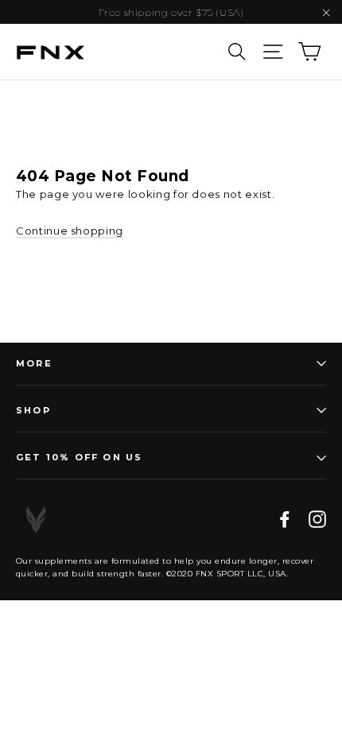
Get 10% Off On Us (79, 457)
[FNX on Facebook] (284, 519)
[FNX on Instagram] (317, 519)
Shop (33, 410)
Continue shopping (69, 230)
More (34, 363)
